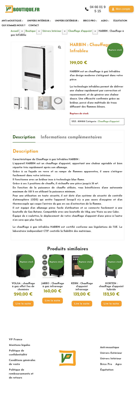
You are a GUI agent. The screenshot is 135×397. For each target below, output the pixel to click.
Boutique (31, 31)
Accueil (15, 31)
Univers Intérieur (51, 31)
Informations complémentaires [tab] (71, 137)
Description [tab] (24, 137)
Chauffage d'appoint (80, 31)
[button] (60, 47)
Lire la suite (23, 303)
